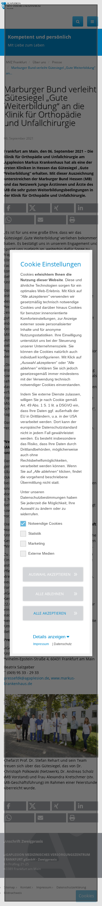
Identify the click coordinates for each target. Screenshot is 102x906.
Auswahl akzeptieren (50, 574)
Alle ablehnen (50, 593)
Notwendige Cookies (45, 523)
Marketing (36, 543)
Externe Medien (41, 553)
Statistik (34, 533)
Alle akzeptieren (49, 613)
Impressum (41, 644)
